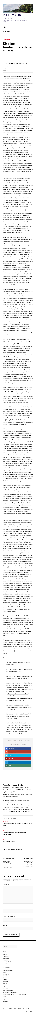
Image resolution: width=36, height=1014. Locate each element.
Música (4, 996)
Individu (5, 987)
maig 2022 (5, 954)
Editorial (6, 39)
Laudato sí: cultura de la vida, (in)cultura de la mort (17, 824)
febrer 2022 (6, 956)
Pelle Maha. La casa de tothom (12, 849)
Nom (4, 907)
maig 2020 (5, 960)
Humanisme (6, 985)
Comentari (6, 884)
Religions (5, 1000)
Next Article (28, 858)
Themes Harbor (18, 1009)
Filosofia (5, 983)
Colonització (6, 974)
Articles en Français (8, 970)
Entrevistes (5, 981)
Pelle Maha (12, 15)
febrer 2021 (6, 958)
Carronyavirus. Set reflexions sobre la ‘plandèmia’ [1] (14, 833)
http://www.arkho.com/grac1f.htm (17, 698)
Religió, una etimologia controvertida (7, 862)
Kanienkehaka (6, 988)
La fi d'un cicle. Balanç (8, 990)
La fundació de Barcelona (28, 861)
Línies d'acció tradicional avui (10, 992)
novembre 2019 (7, 962)
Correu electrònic (9, 916)
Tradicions (5, 1001)
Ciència (4, 972)
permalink (19, 742)
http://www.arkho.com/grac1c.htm (17, 694)
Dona (4, 977)
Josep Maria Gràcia (11, 63)
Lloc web (5, 925)
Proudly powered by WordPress (12, 1008)
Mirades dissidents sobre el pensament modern (14, 994)
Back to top (29, 1011)
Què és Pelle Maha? (9, 842)
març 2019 (5, 963)
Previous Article (9, 858)
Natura (4, 998)
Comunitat (5, 976)
